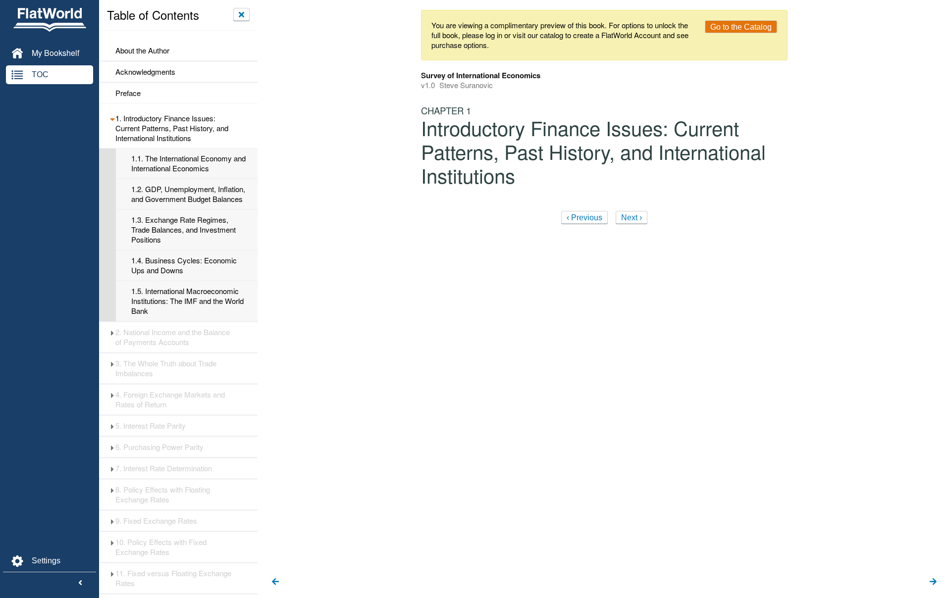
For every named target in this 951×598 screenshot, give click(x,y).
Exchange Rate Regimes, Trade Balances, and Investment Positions (183, 230)
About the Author (142, 50)
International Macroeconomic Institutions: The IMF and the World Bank (187, 301)
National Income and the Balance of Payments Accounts (172, 337)
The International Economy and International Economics (188, 163)
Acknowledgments (145, 72)
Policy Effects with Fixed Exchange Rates (161, 547)
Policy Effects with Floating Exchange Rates (162, 494)
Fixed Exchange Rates (156, 521)
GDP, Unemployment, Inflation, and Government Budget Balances (188, 194)
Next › (631, 217)
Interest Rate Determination (163, 468)
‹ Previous (584, 217)
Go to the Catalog (741, 27)
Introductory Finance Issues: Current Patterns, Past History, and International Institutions (171, 128)
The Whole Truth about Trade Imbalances (165, 368)
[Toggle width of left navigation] (80, 583)
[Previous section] (275, 582)
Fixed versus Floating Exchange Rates (173, 578)
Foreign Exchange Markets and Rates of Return (170, 399)
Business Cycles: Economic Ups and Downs (184, 265)
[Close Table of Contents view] (241, 14)
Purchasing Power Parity (159, 447)
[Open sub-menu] (112, 118)
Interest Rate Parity (150, 426)
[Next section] (933, 582)
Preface (128, 93)
